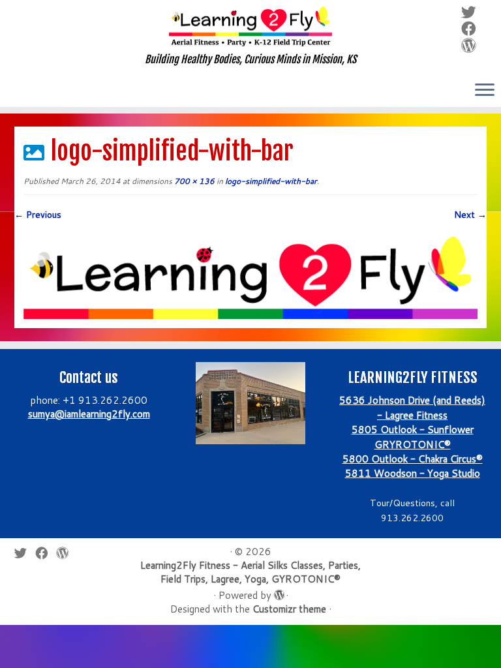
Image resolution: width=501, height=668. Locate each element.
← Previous (37, 214)
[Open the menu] (484, 90)
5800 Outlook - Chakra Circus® (412, 459)
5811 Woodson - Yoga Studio (412, 473)
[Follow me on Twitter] (473, 11)
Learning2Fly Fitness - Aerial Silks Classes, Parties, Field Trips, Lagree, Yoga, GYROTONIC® (250, 572)
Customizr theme (289, 609)
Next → (470, 214)
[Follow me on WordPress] (473, 45)
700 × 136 (193, 181)
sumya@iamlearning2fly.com (89, 414)
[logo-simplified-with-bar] (250, 274)
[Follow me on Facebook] (473, 28)
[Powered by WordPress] (278, 592)
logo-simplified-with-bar (270, 181)
